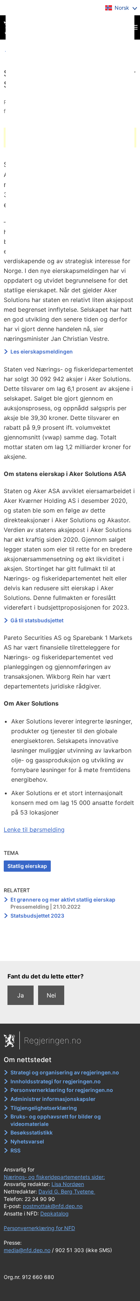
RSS (15, 1150)
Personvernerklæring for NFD (39, 1228)
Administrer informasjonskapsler (53, 1099)
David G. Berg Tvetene (66, 1191)
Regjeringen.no (52, 1040)
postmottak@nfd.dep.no (53, 1206)
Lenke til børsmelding (34, 829)
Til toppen (70, 950)
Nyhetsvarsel (27, 1141)
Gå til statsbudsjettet (37, 620)
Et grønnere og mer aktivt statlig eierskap (62, 899)
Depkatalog (54, 1213)
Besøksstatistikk (31, 1132)
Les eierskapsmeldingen (41, 351)
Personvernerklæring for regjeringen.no (61, 1090)
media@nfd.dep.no (27, 1250)
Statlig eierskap (27, 866)
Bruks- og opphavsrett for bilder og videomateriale (55, 1120)
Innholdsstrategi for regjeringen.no (55, 1081)
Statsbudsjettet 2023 (37, 915)
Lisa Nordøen (68, 1184)
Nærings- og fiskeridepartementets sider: (54, 1177)
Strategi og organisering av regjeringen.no (64, 1072)
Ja (20, 995)
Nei (51, 995)
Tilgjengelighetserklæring (43, 1108)
